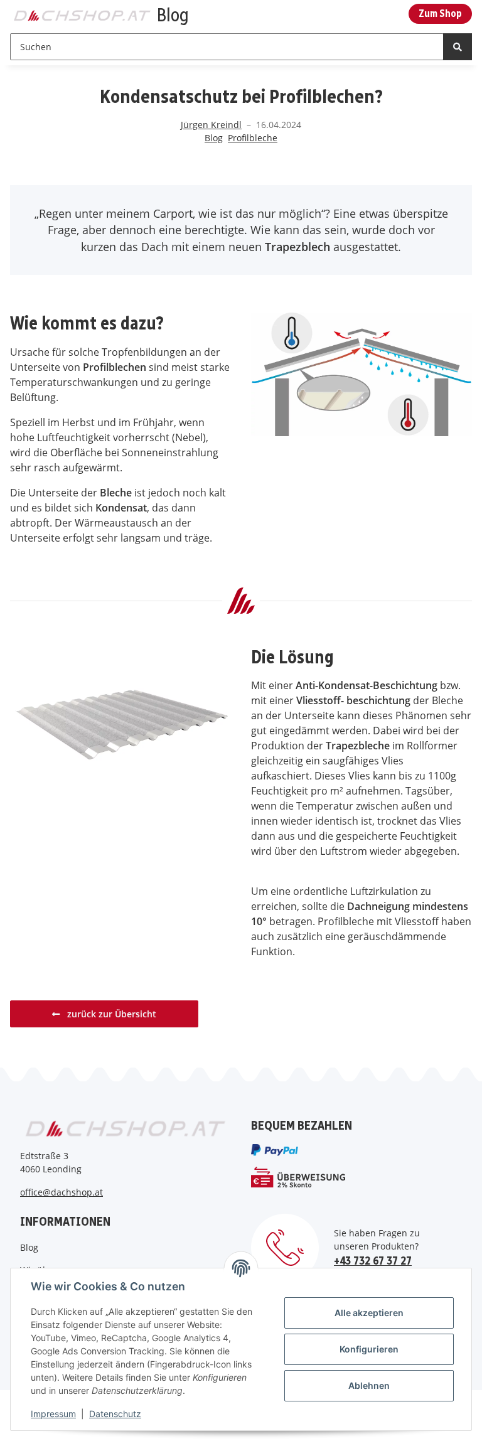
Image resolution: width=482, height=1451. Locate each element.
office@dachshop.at (61, 1192)
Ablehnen (369, 1385)
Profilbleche (252, 138)
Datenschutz (115, 1413)
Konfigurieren (369, 1349)
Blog (214, 138)
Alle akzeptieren (369, 1312)
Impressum (53, 1413)
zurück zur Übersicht (110, 1014)
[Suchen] (457, 46)
